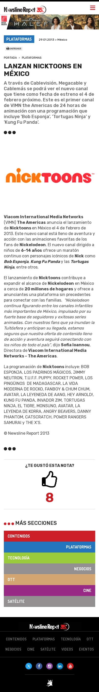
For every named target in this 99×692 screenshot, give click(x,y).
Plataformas (31, 57)
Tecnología (18, 557)
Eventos (86, 649)
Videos (67, 649)
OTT (11, 579)
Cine (87, 590)
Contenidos (19, 536)
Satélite (16, 601)
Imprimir (15, 48)
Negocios (82, 568)
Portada (10, 57)
